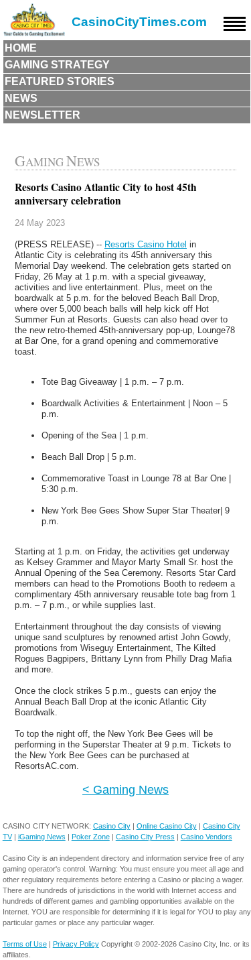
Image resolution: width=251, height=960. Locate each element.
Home (21, 48)
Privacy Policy (76, 944)
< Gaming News (125, 789)
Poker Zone (91, 837)
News (21, 98)
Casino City (112, 826)
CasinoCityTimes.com (139, 22)
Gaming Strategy (57, 64)
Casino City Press (145, 837)
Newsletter (42, 115)
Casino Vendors (206, 837)
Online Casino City (167, 826)
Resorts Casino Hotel (145, 244)
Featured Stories (59, 81)
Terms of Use (25, 944)
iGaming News (42, 837)
